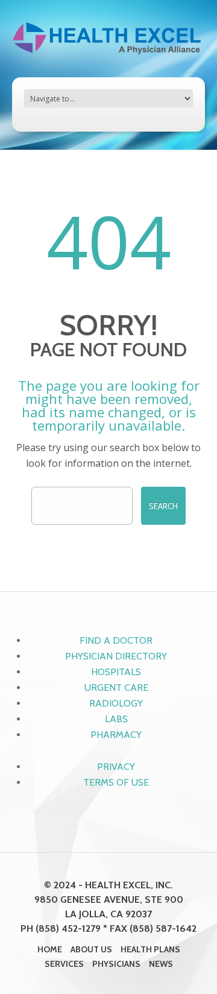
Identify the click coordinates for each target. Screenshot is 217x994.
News (161, 963)
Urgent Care (116, 687)
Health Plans (150, 949)
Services (64, 963)
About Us (91, 949)
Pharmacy (116, 734)
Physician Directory (116, 656)
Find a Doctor (116, 640)
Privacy (116, 766)
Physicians (116, 963)
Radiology (116, 703)
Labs (116, 719)
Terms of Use (116, 782)
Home (49, 949)
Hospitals (116, 672)
